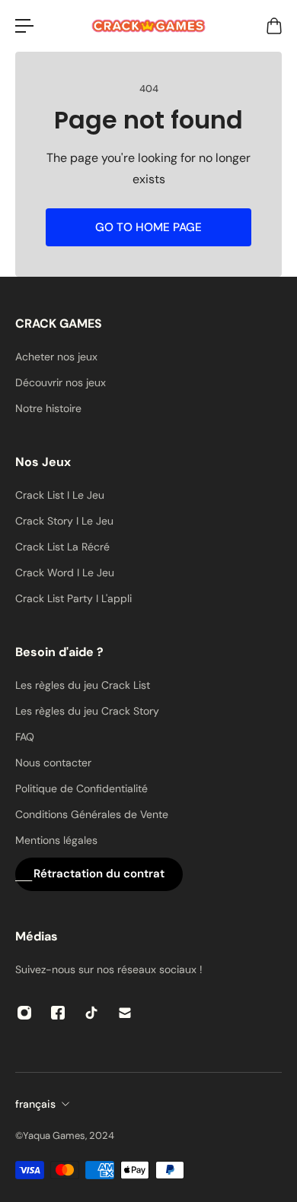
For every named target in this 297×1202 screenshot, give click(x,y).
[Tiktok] (91, 1012)
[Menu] (24, 26)
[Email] (125, 1012)
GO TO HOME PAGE (148, 227)
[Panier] (273, 26)
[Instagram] (24, 1012)
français (35, 1104)
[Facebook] (58, 1012)
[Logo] (148, 26)
